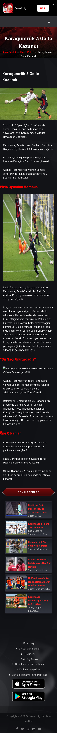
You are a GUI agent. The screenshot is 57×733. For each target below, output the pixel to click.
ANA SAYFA (9, 52)
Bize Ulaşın (29, 643)
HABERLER (27, 52)
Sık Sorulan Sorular (30, 648)
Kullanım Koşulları (29, 669)
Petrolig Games (29, 659)
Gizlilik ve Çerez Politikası (29, 664)
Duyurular (29, 653)
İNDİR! (43, 8)
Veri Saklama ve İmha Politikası (29, 674)
